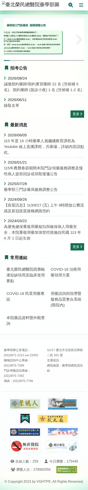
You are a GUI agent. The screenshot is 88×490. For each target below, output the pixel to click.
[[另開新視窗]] (44, 39)
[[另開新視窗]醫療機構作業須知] (25, 432)
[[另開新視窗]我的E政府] (25, 419)
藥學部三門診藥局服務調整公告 (31, 189)
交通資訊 (53, 360)
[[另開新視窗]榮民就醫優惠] (63, 404)
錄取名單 (11, 105)
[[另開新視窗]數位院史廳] (53, 419)
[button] (9, 39)
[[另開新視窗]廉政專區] (62, 446)
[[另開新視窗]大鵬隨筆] (63, 432)
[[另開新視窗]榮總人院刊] (25, 404)
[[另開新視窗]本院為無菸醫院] (25, 446)
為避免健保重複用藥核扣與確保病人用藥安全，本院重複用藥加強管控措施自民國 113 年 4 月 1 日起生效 (42, 232)
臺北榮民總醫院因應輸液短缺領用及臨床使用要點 (25, 275)
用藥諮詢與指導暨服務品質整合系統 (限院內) (66, 299)
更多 (76, 114)
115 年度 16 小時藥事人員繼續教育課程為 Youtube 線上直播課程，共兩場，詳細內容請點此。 (44, 147)
